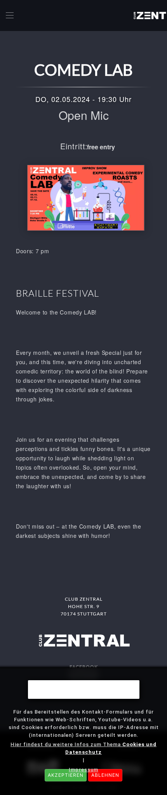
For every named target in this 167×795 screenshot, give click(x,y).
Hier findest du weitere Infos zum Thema (83, 748)
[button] (10, 15)
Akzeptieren (66, 775)
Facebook (84, 667)
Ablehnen (105, 775)
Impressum (83, 770)
